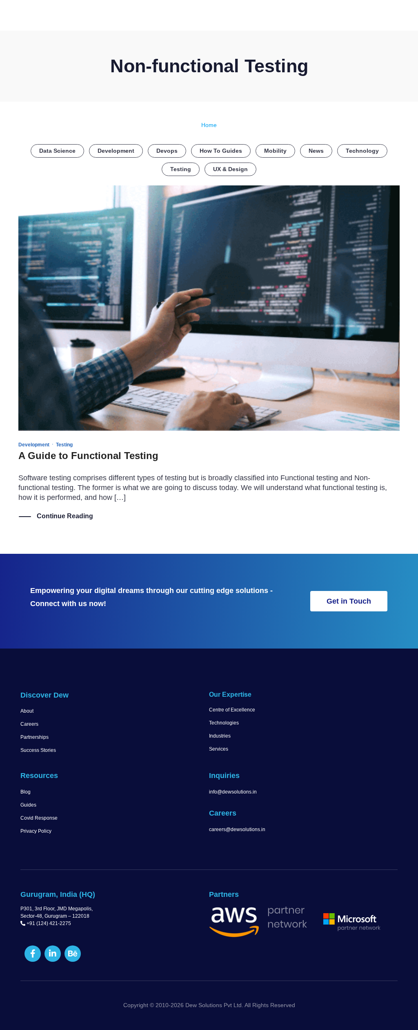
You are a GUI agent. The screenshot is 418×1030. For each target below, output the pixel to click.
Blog (25, 792)
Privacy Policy (35, 831)
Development (116, 150)
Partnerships (34, 737)
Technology (362, 150)
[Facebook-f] (32, 953)
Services (218, 749)
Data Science (57, 150)
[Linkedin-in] (52, 953)
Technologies (224, 723)
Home (209, 125)
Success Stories (38, 750)
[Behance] (72, 953)
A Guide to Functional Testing (88, 455)
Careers (29, 724)
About (26, 711)
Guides (28, 805)
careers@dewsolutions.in (237, 829)
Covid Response (39, 818)
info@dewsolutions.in (233, 792)
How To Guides (221, 150)
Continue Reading (65, 516)
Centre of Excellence (232, 710)
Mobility (275, 150)
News (316, 150)
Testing (180, 169)
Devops (167, 150)
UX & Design (230, 169)
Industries (220, 736)
